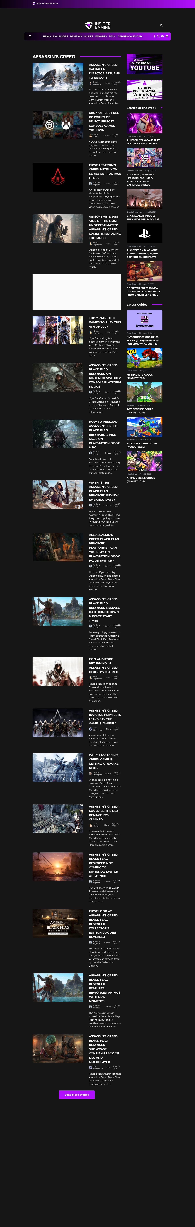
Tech (112, 36)
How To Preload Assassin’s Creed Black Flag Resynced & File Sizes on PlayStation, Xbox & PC (104, 434)
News (47, 36)
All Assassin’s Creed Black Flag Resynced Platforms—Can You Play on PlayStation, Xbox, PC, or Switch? (104, 547)
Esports (101, 36)
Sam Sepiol (96, 135)
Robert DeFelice (97, 83)
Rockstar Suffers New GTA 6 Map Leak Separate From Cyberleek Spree (143, 291)
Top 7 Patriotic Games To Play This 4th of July (105, 322)
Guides (88, 36)
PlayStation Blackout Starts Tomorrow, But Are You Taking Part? (142, 253)
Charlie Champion (97, 773)
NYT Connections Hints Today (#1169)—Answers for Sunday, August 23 (143, 340)
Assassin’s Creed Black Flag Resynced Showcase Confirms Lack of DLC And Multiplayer (104, 1049)
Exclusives (60, 36)
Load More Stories (77, 1094)
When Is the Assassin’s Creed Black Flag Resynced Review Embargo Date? (103, 491)
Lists (109, 332)
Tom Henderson (98, 729)
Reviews (76, 36)
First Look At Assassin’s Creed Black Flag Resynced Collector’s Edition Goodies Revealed (103, 924)
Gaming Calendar (130, 36)
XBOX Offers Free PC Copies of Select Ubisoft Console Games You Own (104, 121)
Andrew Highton (96, 183)
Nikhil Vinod (132, 371)
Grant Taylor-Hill (97, 243)
